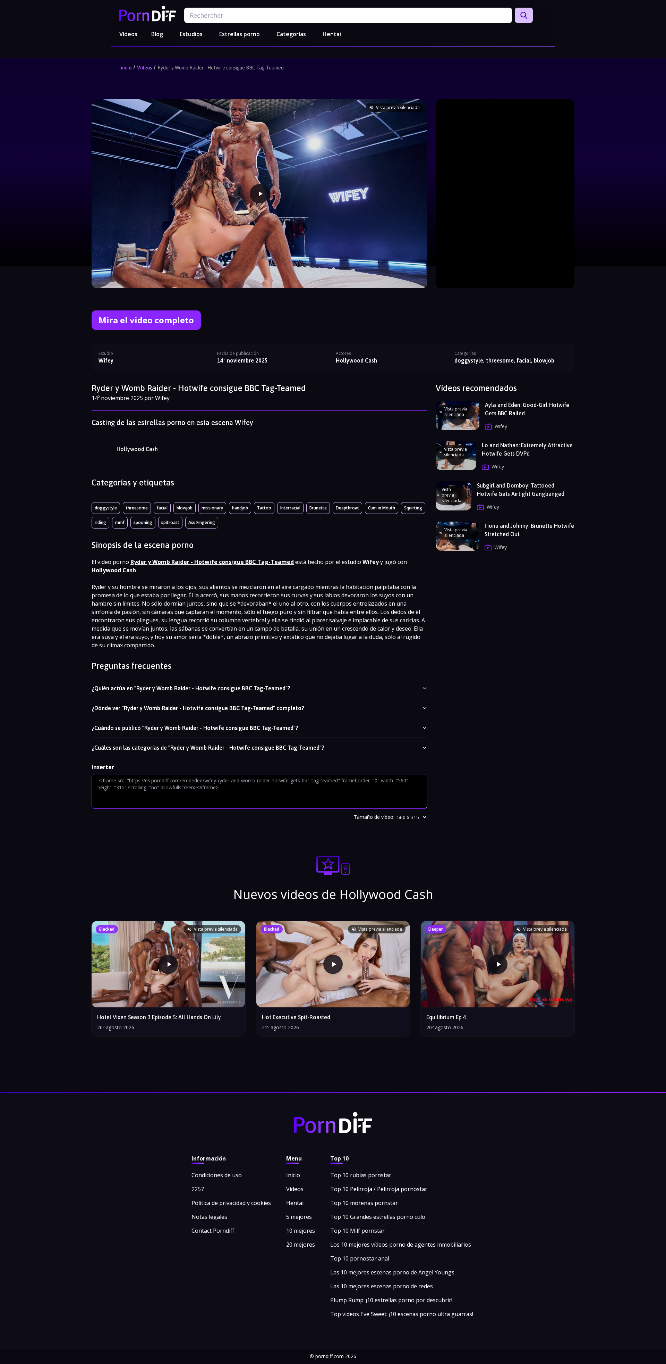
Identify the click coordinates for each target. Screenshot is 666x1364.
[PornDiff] (147, 14)
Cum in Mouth (381, 508)
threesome (137, 508)
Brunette (318, 508)
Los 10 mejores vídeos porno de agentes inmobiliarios (400, 1244)
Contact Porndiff (212, 1230)
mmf (120, 522)
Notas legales (209, 1217)
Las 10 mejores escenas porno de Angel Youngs (392, 1272)
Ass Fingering (201, 522)
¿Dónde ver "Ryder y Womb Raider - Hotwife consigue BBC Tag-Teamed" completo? (198, 708)
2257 (197, 1189)
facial (162, 508)
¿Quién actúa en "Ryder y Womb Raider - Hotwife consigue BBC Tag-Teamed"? (191, 688)
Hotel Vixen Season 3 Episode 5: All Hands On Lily (159, 1017)
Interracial (290, 508)
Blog (157, 34)
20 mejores (300, 1244)
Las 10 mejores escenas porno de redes (381, 1286)
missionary (212, 508)
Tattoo (264, 508)
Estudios (191, 34)
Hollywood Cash (137, 449)
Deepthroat (347, 508)
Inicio (125, 67)
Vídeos (128, 34)
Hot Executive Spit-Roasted (296, 1017)
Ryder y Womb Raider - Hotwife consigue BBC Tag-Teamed (220, 67)
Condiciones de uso (216, 1175)
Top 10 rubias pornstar (360, 1175)
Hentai (332, 34)
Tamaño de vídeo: (374, 817)
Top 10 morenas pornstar (364, 1203)
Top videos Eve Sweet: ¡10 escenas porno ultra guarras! (401, 1314)
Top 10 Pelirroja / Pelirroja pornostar (378, 1189)
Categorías (291, 34)
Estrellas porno (239, 34)
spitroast (170, 522)
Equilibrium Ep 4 (446, 1017)
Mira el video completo (146, 320)
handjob (240, 508)
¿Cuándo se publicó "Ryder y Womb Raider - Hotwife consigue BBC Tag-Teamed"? (195, 728)
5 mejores (299, 1217)
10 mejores (300, 1230)
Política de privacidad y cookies (231, 1203)
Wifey (106, 360)
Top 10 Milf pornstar (357, 1230)
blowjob (185, 508)
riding (100, 522)
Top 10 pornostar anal (359, 1258)
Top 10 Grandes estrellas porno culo (377, 1217)
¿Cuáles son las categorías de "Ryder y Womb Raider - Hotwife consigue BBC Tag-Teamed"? (208, 748)
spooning (143, 522)
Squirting (413, 508)
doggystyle (106, 508)
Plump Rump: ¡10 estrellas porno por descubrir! (391, 1300)
